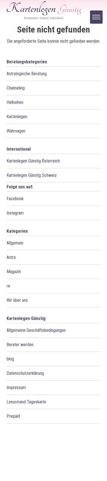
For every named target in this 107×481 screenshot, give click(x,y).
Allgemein (15, 243)
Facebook (15, 198)
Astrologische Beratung (27, 73)
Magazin (14, 271)
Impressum (16, 387)
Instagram (15, 213)
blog (10, 359)
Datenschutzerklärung (25, 373)
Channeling (16, 88)
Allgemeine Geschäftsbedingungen (36, 330)
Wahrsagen (16, 131)
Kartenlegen (17, 116)
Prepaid (13, 416)
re (8, 286)
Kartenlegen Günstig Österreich (33, 161)
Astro (11, 257)
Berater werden (20, 344)
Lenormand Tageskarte (26, 401)
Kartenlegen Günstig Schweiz (32, 175)
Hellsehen (15, 102)
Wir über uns (17, 300)
